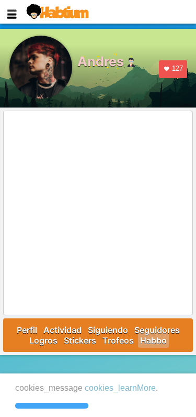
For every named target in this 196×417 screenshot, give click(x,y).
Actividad (62, 330)
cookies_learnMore (120, 387)
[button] (51, 406)
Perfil (27, 330)
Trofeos (118, 340)
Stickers (80, 340)
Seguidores (157, 330)
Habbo (153, 340)
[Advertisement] (98, 213)
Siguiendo (108, 330)
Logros (43, 340)
